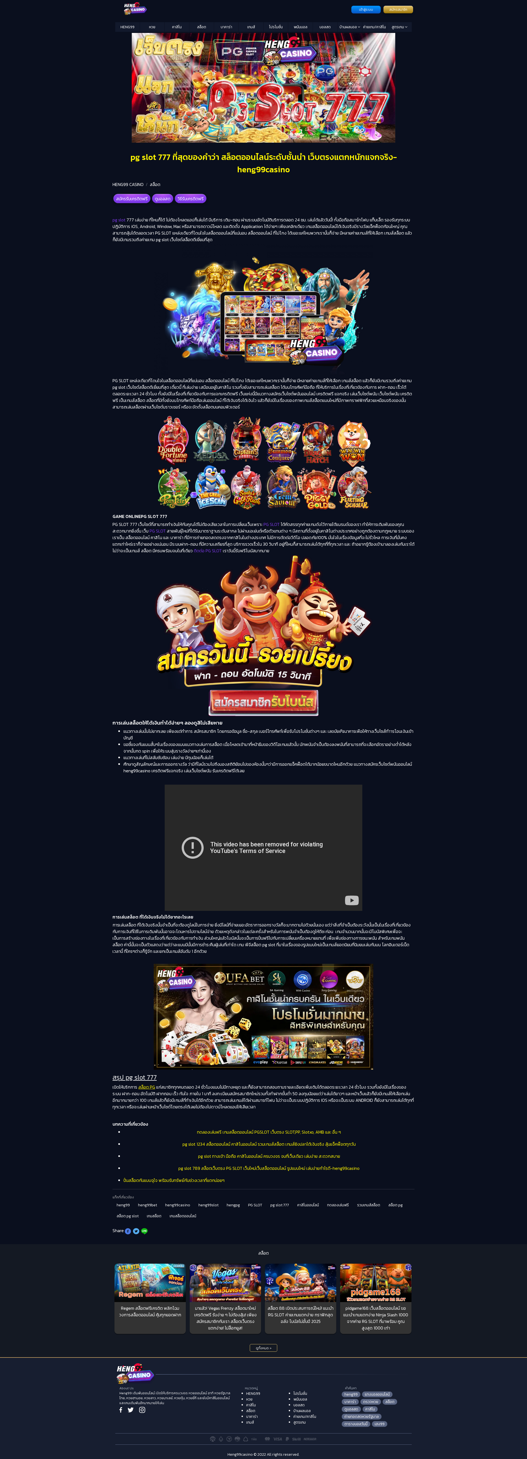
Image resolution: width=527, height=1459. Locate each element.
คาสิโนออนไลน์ (308, 1205)
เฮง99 (380, 1424)
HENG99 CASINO (128, 184)
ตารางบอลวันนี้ (356, 1424)
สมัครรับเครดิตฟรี (132, 198)
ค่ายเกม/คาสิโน (374, 27)
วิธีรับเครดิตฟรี (191, 198)
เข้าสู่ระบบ (366, 9)
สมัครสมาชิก (398, 9)
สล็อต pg (395, 1205)
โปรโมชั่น (276, 27)
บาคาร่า (226, 27)
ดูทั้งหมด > (263, 1348)
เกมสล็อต (154, 1216)
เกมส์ (251, 27)
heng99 (123, 1205)
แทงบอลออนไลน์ (377, 1394)
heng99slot (208, 1205)
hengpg (233, 1205)
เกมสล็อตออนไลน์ (183, 1216)
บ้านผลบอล (349, 27)
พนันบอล (300, 27)
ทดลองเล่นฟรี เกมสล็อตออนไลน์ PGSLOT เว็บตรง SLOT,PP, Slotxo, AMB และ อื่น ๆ (269, 1132)
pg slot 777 (279, 1205)
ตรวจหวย (370, 1402)
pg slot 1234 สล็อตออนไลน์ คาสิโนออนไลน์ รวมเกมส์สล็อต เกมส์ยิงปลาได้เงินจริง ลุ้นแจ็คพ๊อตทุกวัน (269, 1144)
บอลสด (325, 27)
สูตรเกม (398, 27)
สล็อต (201, 27)
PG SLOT (255, 1205)
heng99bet (147, 1205)
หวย (152, 27)
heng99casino (177, 1205)
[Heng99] (232, 9)
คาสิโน (177, 27)
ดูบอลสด (162, 198)
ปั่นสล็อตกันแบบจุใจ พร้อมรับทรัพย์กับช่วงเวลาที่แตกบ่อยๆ (174, 1180)
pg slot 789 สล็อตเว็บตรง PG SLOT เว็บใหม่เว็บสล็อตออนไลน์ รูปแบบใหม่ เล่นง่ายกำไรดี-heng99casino (269, 1168)
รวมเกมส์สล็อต (368, 1205)
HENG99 (127, 27)
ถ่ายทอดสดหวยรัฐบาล (361, 1416)
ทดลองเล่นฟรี (338, 1205)
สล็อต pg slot (128, 1216)
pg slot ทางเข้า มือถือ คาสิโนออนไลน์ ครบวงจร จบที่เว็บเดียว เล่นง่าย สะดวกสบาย (269, 1156)
